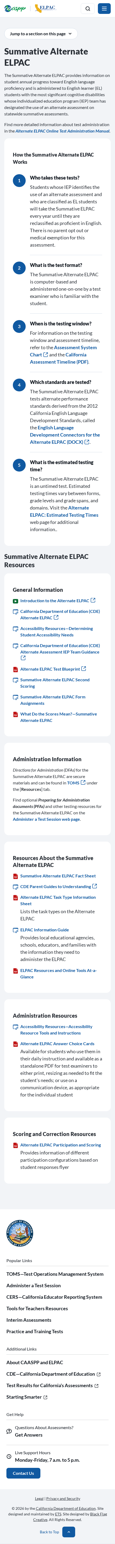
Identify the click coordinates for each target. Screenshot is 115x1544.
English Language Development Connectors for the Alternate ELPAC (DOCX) (65, 435)
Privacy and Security (63, 1498)
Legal (39, 1498)
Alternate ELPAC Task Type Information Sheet (58, 900)
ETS (58, 1514)
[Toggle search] (88, 8)
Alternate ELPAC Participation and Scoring (60, 1144)
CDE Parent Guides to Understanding (55, 886)
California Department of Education (66, 1508)
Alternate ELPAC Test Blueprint (50, 668)
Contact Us (23, 1473)
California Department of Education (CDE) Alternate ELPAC (60, 614)
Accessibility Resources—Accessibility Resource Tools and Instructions (56, 1029)
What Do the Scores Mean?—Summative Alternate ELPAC (58, 717)
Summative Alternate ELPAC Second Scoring (55, 683)
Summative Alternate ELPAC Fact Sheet (58, 875)
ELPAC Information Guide (44, 929)
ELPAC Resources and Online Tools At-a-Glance (58, 973)
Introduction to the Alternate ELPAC (54, 600)
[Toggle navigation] (104, 8)
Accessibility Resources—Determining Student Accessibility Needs (56, 631)
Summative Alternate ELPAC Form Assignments (52, 700)
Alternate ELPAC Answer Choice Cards (57, 1043)
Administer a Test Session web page (46, 819)
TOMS (73, 782)
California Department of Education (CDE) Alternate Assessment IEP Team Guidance (60, 648)
